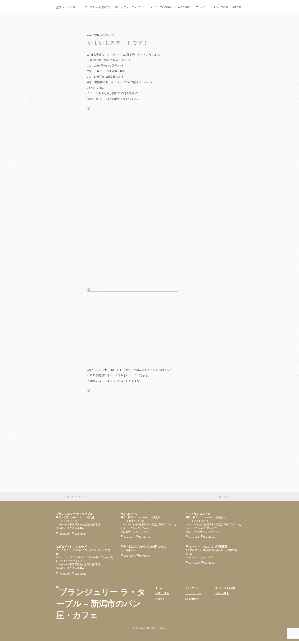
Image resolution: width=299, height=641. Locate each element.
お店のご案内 (182, 7)
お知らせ (236, 7)
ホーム (158, 588)
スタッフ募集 (221, 7)
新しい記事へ (74, 497)
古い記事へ (224, 497)
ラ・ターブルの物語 (161, 7)
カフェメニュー (201, 7)
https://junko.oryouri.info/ (199, 557)
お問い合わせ (192, 598)
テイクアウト (139, 7)
